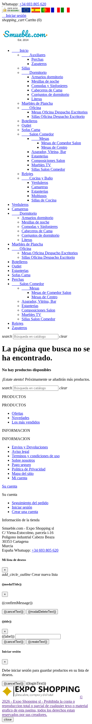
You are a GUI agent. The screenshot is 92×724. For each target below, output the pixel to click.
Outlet (26, 125)
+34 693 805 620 (32, 4)
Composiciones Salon (48, 160)
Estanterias (39, 156)
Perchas (37, 59)
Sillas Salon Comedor (48, 169)
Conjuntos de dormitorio (50, 94)
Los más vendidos (26, 422)
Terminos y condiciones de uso (36, 456)
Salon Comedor (38, 134)
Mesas (40, 138)
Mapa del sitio (23, 473)
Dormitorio (34, 72)
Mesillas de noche (45, 81)
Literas (36, 99)
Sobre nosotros (23, 460)
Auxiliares (33, 55)
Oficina (31, 108)
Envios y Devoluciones (30, 447)
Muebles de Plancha (37, 103)
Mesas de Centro (54, 147)
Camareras (39, 187)
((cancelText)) (13, 611)
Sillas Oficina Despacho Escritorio (58, 116)
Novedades (20, 418)
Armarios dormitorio (47, 77)
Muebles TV (41, 165)
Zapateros (39, 64)
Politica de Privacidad (28, 469)
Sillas (26, 68)
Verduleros (39, 182)
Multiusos (39, 196)
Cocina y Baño (37, 178)
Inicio (20, 50)
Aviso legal (20, 451)
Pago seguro (21, 465)
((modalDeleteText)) (42, 611)
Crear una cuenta (25, 512)
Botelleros (29, 121)
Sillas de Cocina (43, 200)
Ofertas (17, 413)
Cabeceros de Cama (46, 90)
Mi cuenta (19, 478)
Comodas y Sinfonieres (49, 86)
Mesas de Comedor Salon (61, 143)
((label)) (8, 636)
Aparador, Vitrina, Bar (48, 152)
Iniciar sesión (22, 507)
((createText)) (37, 642)
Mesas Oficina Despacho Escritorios (59, 112)
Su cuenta (9, 486)
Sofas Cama (31, 130)
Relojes (27, 174)
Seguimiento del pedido (30, 503)
